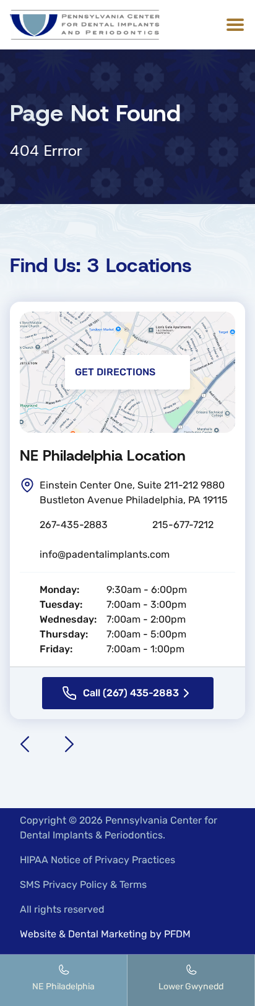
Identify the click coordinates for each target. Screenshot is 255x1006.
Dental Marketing (107, 934)
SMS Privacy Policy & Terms (83, 884)
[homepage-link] (85, 25)
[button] (232, 25)
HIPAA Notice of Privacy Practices (97, 860)
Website (38, 934)
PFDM (177, 934)
